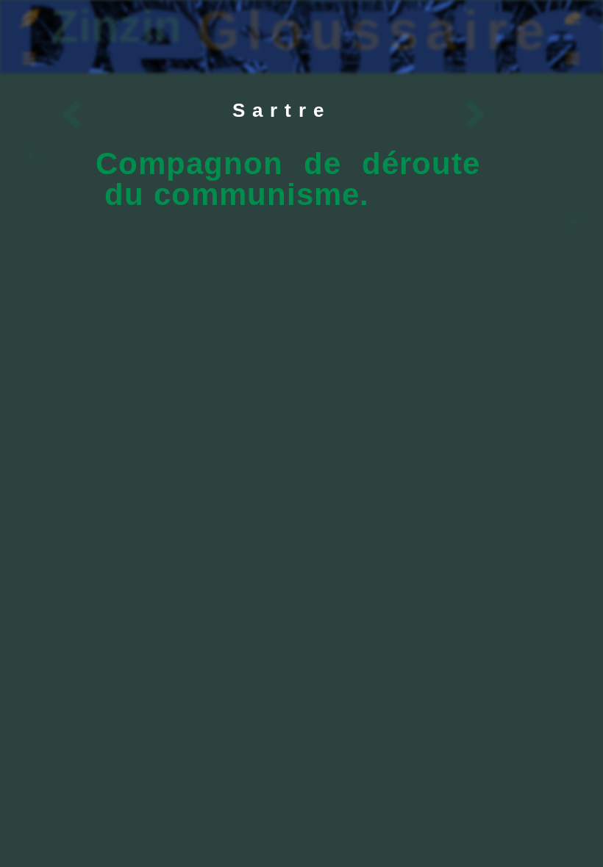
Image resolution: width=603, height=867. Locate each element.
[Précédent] (167, 117)
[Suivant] (380, 117)
